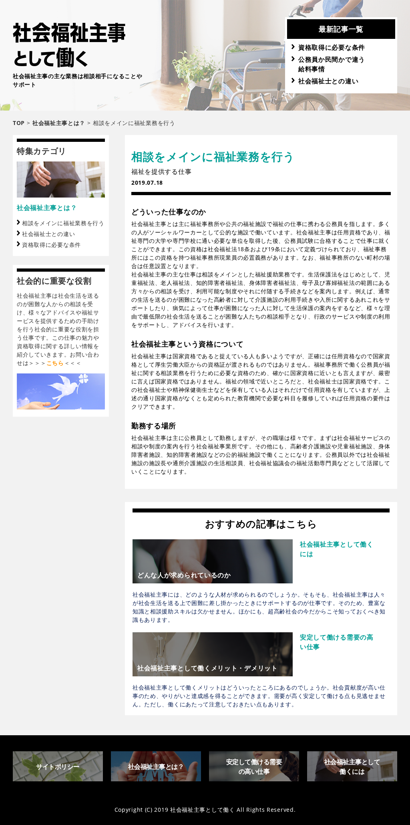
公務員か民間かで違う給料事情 (331, 64)
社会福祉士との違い (328, 81)
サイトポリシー (58, 766)
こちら (55, 363)
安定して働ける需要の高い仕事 (254, 766)
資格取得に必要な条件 (331, 47)
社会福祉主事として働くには (352, 766)
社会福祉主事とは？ (47, 207)
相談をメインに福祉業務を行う (63, 223)
